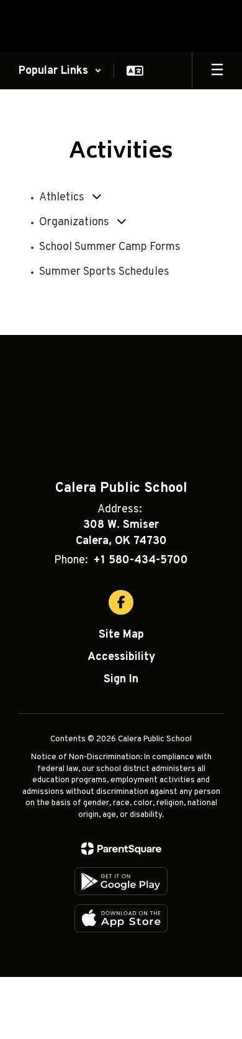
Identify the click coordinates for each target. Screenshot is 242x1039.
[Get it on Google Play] (121, 881)
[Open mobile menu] (217, 70)
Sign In (121, 679)
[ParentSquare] (121, 848)
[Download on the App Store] (121, 918)
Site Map (121, 635)
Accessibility (121, 657)
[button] (60, 70)
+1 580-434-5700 (141, 560)
